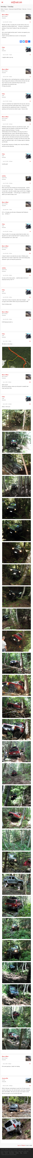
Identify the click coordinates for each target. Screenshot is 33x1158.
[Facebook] (21, 41)
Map (21, 1152)
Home (2, 9)
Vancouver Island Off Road (15, 9)
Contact (25, 1152)
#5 (30, 124)
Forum (6, 1152)
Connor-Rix (5, 1078)
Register (23, 1145)
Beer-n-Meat (5, 14)
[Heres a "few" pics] (16, 420)
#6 (30, 161)
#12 (30, 297)
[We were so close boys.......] (16, 357)
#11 (30, 275)
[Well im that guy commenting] (16, 1107)
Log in (18, 1145)
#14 (30, 341)
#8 (30, 209)
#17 (30, 1063)
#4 (30, 101)
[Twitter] (24, 41)
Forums (6, 9)
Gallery (17, 1152)
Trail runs (24, 9)
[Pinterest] (26, 41)
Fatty (3, 47)
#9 (30, 231)
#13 (30, 319)
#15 (30, 382)
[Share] (29, 41)
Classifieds (11, 1152)
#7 (30, 183)
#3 (30, 76)
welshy (4, 176)
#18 (30, 1085)
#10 (30, 253)
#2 (30, 54)
